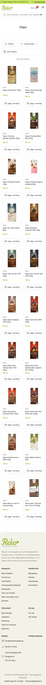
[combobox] (23, 14)
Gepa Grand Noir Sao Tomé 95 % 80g (33, 412)
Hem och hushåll (8, 593)
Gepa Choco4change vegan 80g (33, 91)
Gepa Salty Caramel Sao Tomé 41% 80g (33, 504)
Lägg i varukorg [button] (13, 103)
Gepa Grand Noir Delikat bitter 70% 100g (10, 367)
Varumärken (33, 585)
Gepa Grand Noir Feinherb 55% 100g (10, 412)
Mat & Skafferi (7, 573)
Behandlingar (6, 613)
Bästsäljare (32, 573)
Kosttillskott (6, 581)
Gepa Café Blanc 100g (12, 90)
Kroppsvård (5, 589)
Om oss (31, 613)
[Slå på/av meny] (43, 7)
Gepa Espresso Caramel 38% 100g (32, 229)
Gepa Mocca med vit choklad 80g (11, 504)
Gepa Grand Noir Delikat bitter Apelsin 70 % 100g (33, 367)
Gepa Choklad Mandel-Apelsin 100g (11, 137)
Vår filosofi (32, 617)
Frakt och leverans (8, 625)
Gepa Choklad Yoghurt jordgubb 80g (34, 183)
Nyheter (31, 577)
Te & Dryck (5, 577)
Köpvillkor (5, 629)
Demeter (4, 601)
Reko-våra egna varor (10, 597)
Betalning (5, 621)
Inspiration (5, 617)
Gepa (5, 88)
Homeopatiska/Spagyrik (11, 585)
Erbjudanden (33, 581)
